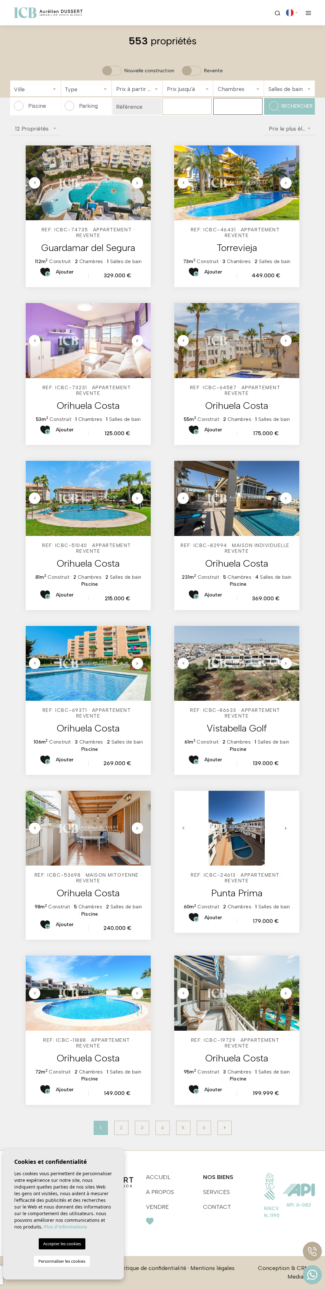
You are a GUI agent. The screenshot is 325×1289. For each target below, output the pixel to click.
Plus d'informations (65, 1227)
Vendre (157, 1206)
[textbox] (37, 89)
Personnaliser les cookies (61, 1261)
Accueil (158, 1177)
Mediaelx (299, 1276)
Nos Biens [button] (218, 1177)
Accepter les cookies (62, 1244)
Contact (217, 1206)
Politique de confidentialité (151, 1268)
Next (138, 182)
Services (216, 1192)
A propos (160, 1192)
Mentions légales (212, 1268)
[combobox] (35, 88)
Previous (32, 182)
